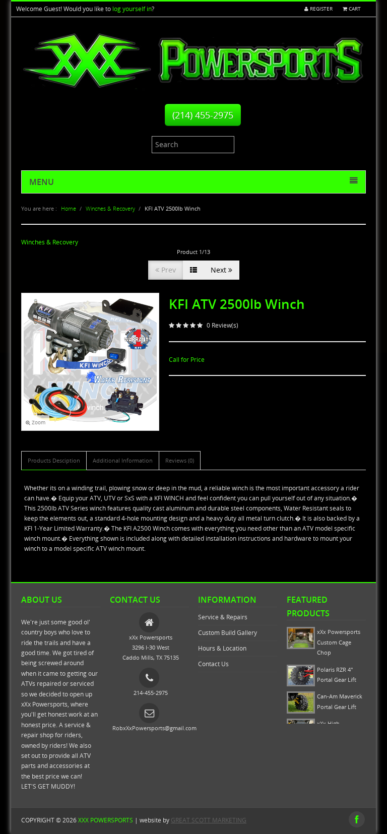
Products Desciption (54, 460)
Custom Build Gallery (227, 632)
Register (320, 9)
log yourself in (132, 9)
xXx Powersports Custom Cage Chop (338, 642)
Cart (354, 9)
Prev (167, 270)
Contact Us (213, 664)
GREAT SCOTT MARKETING (208, 820)
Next (219, 270)
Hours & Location (222, 648)
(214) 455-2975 (202, 115)
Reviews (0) (179, 460)
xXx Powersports (105, 820)
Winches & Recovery (49, 242)
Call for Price (187, 359)
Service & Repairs (222, 617)
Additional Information (123, 460)
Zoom (37, 422)
